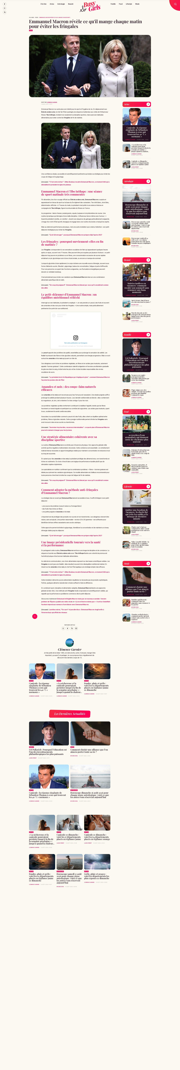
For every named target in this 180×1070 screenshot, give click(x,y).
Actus (52, 4)
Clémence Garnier (52, 102)
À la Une (43, 4)
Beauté (70, 4)
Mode (137, 4)
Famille (113, 4)
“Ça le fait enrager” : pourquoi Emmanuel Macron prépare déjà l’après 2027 (75, 235)
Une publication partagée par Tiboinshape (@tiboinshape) (76, 346)
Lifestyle (129, 4)
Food (121, 4)
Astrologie (61, 4)
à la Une (31, 17)
